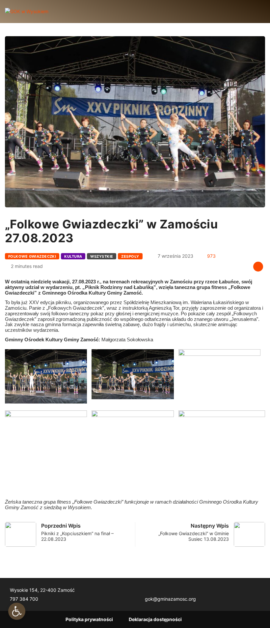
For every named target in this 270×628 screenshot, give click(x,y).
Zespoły (130, 256)
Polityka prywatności (89, 619)
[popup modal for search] (254, 11)
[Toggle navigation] (58, 11)
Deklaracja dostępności (155, 619)
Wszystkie (101, 256)
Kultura (73, 256)
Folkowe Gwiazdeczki (32, 256)
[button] (16, 611)
